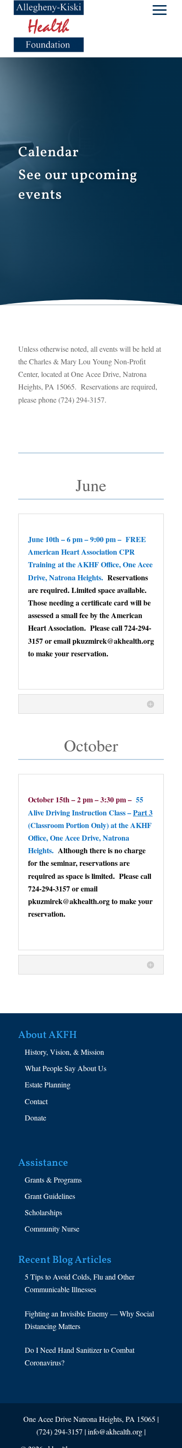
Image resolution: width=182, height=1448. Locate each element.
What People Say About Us (65, 1068)
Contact (36, 1101)
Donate (35, 1117)
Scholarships (43, 1212)
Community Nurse (52, 1228)
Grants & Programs (53, 1179)
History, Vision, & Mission (64, 1052)
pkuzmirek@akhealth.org (113, 640)
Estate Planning (47, 1084)
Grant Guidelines (50, 1196)
